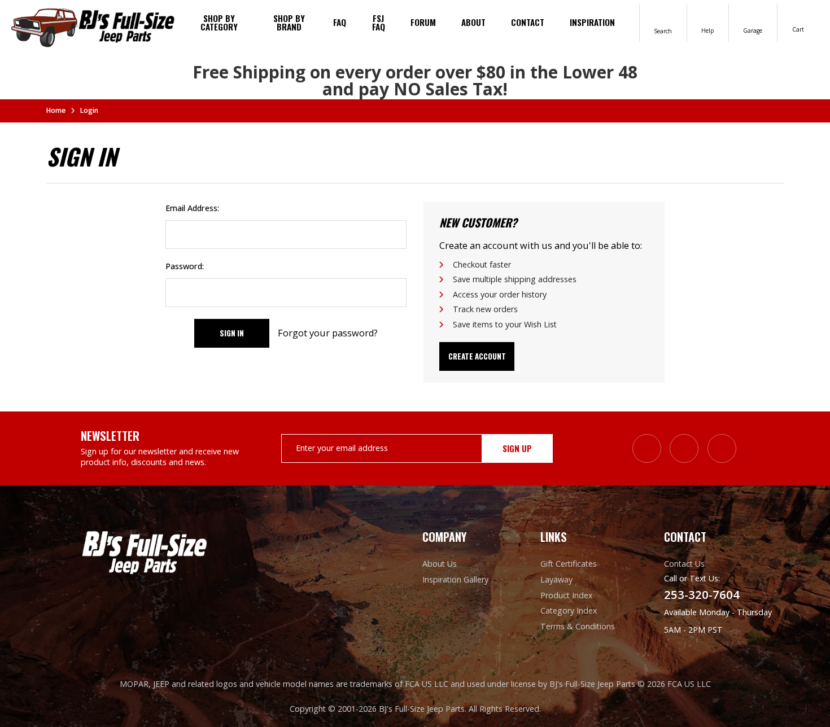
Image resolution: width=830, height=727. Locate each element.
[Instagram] (646, 448)
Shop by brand (289, 22)
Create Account (477, 356)
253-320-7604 (702, 594)
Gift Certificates (568, 563)
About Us (439, 563)
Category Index (568, 610)
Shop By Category (219, 22)
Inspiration (592, 22)
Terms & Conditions (577, 626)
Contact (527, 22)
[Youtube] (721, 448)
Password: (184, 266)
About (473, 22)
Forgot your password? (328, 333)
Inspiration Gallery (455, 579)
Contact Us (684, 563)
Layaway (556, 579)
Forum (423, 22)
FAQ (339, 22)
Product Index (566, 595)
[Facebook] (684, 448)
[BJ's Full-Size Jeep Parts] (93, 26)
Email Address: (192, 208)
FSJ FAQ (378, 22)
